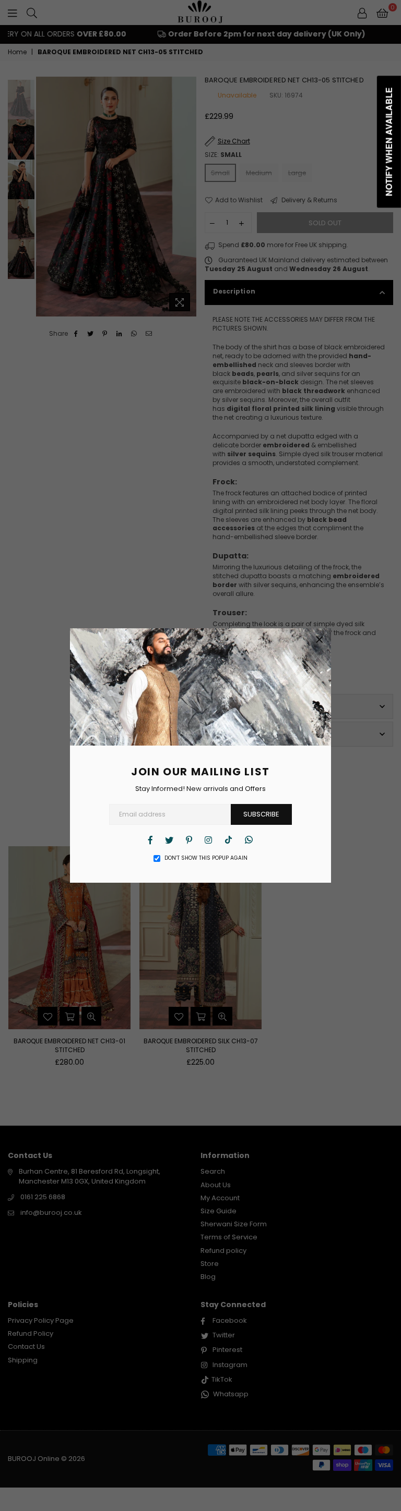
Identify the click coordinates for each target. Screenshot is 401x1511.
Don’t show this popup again (205, 858)
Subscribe (261, 814)
